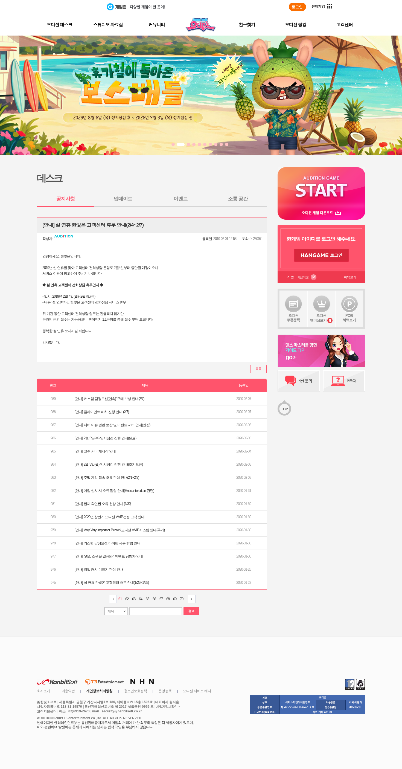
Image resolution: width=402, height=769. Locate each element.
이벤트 (181, 198)
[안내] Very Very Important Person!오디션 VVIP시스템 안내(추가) (120, 530)
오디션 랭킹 (295, 24)
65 (147, 599)
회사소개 (43, 691)
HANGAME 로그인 (321, 255)
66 (154, 599)
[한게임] (84, 7)
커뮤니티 (156, 24)
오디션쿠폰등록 (293, 318)
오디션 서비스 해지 (197, 691)
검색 (191, 611)
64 (140, 599)
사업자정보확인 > (167, 707)
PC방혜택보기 (349, 318)
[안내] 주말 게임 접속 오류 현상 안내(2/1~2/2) (107, 477)
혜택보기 (350, 277)
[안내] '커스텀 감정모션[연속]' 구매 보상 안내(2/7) (109, 399)
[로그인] (297, 7)
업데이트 (123, 198)
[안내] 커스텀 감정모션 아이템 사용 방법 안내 (107, 543)
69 (174, 599)
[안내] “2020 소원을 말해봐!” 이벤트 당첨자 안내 (109, 556)
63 (133, 599)
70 (181, 599)
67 (161, 599)
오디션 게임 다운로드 (321, 213)
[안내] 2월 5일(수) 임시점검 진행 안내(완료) (105, 438)
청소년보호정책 (135, 691)
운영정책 (164, 691)
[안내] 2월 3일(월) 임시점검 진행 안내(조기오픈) (109, 464)
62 (127, 599)
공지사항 (65, 198)
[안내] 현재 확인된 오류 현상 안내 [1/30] (103, 504)
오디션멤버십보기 (318, 318)
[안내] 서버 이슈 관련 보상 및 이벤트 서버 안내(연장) (112, 425)
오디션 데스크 (59, 24)
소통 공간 (238, 198)
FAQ (344, 381)
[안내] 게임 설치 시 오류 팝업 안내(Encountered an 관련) (114, 491)
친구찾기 (247, 24)
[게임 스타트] (321, 186)
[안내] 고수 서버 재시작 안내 (95, 451)
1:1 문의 (299, 381)
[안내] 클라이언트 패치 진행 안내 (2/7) (102, 412)
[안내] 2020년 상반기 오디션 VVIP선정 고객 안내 (109, 517)
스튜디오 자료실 (108, 24)
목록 (258, 369)
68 (168, 599)
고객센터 (344, 24)
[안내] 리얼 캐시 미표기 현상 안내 (99, 569)
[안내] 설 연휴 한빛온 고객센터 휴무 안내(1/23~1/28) (112, 583)
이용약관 (68, 691)
